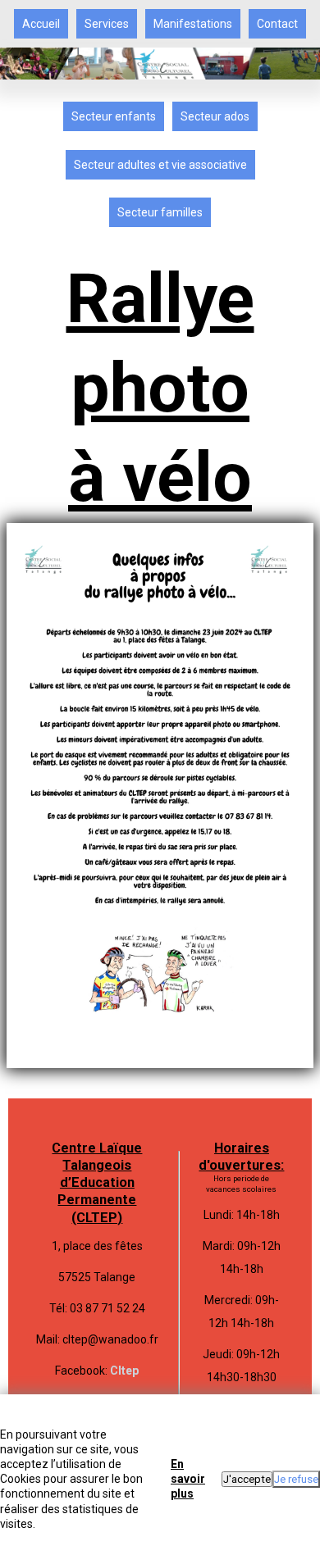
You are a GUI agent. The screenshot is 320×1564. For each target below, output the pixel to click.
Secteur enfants (113, 116)
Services (107, 23)
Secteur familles (160, 212)
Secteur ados (215, 116)
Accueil (41, 23)
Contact (277, 23)
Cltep (124, 1370)
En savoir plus (188, 1478)
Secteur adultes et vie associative (160, 164)
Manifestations (192, 23)
